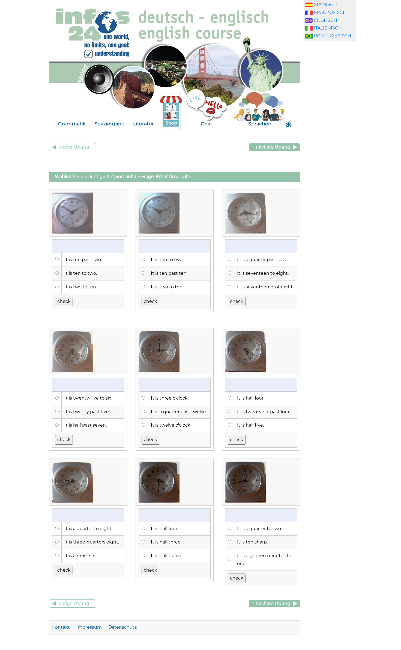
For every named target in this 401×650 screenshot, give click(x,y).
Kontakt (61, 627)
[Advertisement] (330, 131)
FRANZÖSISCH (330, 12)
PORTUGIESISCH (332, 36)
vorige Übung (74, 147)
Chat (206, 123)
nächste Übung (273, 147)
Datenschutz (122, 627)
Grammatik (72, 123)
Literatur (143, 123)
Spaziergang (109, 123)
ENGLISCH (325, 20)
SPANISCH (325, 4)
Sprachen (259, 123)
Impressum (89, 627)
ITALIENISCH (328, 28)
